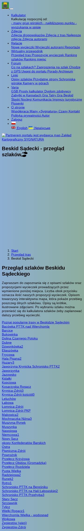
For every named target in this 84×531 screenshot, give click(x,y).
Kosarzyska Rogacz (16, 386)
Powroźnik (9, 455)
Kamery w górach (36, 83)
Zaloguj (16, 119)
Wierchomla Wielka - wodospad (25, 515)
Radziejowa (11, 475)
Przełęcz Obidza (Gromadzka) (24, 463)
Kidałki (6, 378)
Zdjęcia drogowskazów (28, 35)
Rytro (7, 483)
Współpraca (20, 111)
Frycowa (8, 354)
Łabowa (8, 402)
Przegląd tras (21, 55)
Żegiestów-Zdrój (14, 527)
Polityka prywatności (26, 115)
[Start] (6, 8)
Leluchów (9, 399)
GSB (15, 91)
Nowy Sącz (10, 438)
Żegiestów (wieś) (14, 523)
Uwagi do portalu (34, 71)
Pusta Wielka (11, 471)
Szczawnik (9, 503)
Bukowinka (10, 334)
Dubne (7, 342)
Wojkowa (8, 519)
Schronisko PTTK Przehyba (23, 495)
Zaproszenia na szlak (53, 67)
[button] (13, 123)
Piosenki (17, 103)
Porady (53, 71)
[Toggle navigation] (12, 9)
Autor (46, 115)
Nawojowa (9, 431)
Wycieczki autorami (50, 47)
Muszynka (9, 427)
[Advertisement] (42, 203)
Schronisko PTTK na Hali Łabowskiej (30, 491)
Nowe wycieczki (23, 47)
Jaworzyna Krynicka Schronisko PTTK (31, 366)
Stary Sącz (10, 499)
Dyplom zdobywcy (57, 91)
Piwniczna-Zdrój (13, 451)
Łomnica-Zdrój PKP (16, 410)
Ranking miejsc (35, 59)
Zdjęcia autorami (34, 39)
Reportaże (72, 47)
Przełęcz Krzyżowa (16, 459)
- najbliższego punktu (59, 23)
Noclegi (27, 99)
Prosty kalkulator (31, 91)
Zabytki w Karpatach (26, 95)
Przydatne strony (46, 79)
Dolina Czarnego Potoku (20, 338)
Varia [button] (15, 87)
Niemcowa (10, 435)
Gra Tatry (49, 95)
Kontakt (74, 111)
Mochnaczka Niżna (17, 418)
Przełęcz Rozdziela (16, 467)
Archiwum (66, 71)
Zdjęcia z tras (56, 35)
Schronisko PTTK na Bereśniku (25, 487)
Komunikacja (42, 99)
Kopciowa (9, 382)
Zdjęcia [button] (16, 31)
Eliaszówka (10, 350)
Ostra (6, 447)
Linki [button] (14, 75)
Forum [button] (16, 63)
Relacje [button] (16, 43)
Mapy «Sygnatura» (44, 111)
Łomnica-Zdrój (12, 406)
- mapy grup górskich (27, 23)
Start (14, 250)
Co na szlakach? (24, 67)
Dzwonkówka (12, 346)
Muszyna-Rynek (14, 422)
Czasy (64, 111)
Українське (41, 128)
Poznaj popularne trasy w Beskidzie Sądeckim (36, 322)
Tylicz (6, 507)
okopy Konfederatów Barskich (24, 443)
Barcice (7, 330)
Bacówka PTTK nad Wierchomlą (25, 326)
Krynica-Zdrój (13, 390)
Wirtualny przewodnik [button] (27, 51)
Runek (7, 479)
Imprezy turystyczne (67, 99)
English (22, 128)
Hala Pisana (11, 358)
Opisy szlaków (22, 79)
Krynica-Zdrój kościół (18, 394)
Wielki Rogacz (13, 511)
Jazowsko (9, 374)
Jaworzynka (10, 370)
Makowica (10, 415)
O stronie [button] (18, 107)
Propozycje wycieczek (48, 55)
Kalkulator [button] (18, 15)
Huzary (8, 362)
